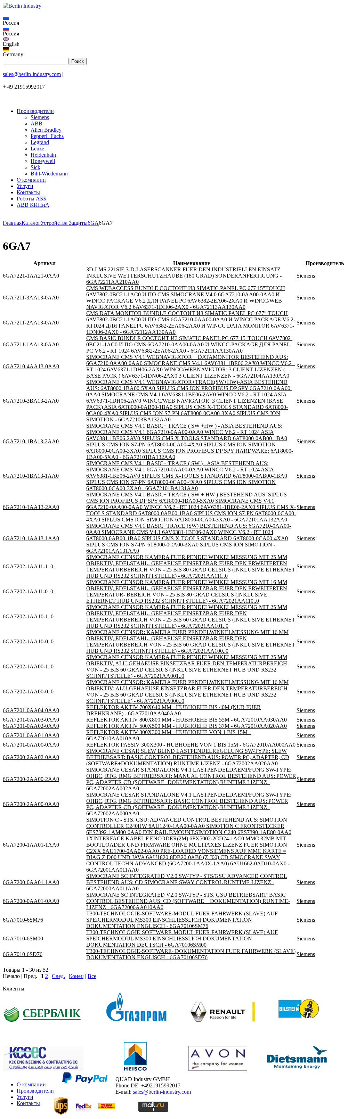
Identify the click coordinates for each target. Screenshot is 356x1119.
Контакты (28, 192)
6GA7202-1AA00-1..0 (28, 666)
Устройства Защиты (64, 223)
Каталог (31, 223)
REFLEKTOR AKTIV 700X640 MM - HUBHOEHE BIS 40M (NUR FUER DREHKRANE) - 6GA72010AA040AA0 (173, 710)
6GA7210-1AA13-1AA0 (31, 538)
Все (92, 976)
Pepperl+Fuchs (47, 136)
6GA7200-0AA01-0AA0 (31, 901)
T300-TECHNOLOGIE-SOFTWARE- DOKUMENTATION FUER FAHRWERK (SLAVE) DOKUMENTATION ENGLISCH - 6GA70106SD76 (191, 954)
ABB (36, 123)
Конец (76, 976)
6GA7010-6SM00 (23, 938)
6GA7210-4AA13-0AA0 (31, 366)
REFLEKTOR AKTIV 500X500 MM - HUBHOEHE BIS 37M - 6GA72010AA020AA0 (186, 726)
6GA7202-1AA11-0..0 (28, 591)
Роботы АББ (31, 198)
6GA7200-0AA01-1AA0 (31, 882)
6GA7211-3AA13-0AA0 (31, 298)
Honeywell (43, 161)
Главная (12, 223)
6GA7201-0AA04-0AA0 (31, 710)
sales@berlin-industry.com (32, 74)
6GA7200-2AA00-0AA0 (31, 804)
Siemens (40, 117)
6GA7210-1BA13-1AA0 (31, 476)
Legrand (40, 142)
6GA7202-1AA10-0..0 (28, 641)
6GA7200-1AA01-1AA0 (31, 845)
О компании (31, 180)
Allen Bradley (46, 130)
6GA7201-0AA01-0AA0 (31, 735)
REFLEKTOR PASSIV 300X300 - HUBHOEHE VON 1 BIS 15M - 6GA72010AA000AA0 (191, 745)
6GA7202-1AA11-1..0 (28, 566)
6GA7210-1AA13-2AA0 (31, 507)
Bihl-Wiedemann (49, 173)
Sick (35, 167)
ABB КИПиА (33, 205)
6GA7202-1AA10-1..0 (28, 616)
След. (58, 976)
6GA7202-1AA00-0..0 (28, 691)
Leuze (37, 148)
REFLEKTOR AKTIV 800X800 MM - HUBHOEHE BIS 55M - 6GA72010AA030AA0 (186, 720)
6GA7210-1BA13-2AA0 (31, 441)
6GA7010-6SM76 (23, 920)
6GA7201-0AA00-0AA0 (31, 745)
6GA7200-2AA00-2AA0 (31, 779)
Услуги (25, 186)
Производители (35, 111)
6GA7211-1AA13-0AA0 (31, 344)
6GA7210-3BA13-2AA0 (31, 401)
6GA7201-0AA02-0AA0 (31, 726)
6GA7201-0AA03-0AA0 (31, 720)
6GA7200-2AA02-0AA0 (31, 757)
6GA (93, 223)
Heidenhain (43, 155)
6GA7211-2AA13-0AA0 (31, 323)
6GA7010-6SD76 (22, 954)
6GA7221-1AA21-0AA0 (31, 276)
